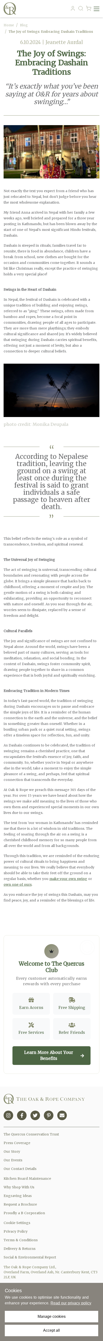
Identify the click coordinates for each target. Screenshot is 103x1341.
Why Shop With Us (19, 1187)
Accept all (51, 1330)
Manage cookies (52, 1316)
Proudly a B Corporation (24, 1213)
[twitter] (35, 1115)
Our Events (13, 1160)
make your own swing (68, 879)
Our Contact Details (20, 1169)
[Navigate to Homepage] (11, 8)
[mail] (62, 1115)
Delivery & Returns (19, 1248)
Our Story (12, 1151)
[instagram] (8, 1115)
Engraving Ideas (18, 1196)
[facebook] (22, 1115)
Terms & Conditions (21, 1240)
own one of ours (18, 884)
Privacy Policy (16, 1231)
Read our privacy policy (71, 1303)
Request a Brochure (20, 1204)
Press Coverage (17, 1143)
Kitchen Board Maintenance (27, 1178)
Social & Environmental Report (30, 1257)
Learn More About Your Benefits (48, 1055)
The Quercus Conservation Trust (31, 1134)
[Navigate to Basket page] (89, 8)
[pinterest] (48, 1115)
